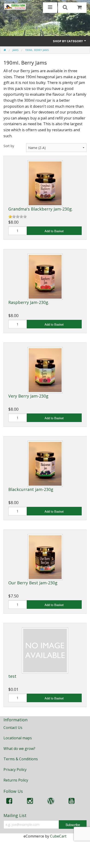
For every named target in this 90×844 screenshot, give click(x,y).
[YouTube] (71, 801)
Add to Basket (54, 231)
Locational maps (17, 737)
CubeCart (58, 836)
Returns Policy (15, 780)
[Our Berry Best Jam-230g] (45, 556)
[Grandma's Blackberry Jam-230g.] (45, 182)
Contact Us (12, 727)
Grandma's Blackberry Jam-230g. (40, 209)
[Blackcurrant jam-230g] (45, 463)
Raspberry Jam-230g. (28, 302)
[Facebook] (9, 801)
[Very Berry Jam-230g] (45, 369)
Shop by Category (68, 41)
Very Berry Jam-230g (28, 396)
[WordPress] (50, 801)
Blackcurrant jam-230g (30, 489)
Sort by (8, 146)
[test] (45, 650)
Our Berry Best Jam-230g (32, 582)
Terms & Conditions (20, 758)
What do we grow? (19, 748)
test (12, 676)
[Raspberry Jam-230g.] (45, 276)
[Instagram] (30, 801)
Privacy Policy (15, 769)
